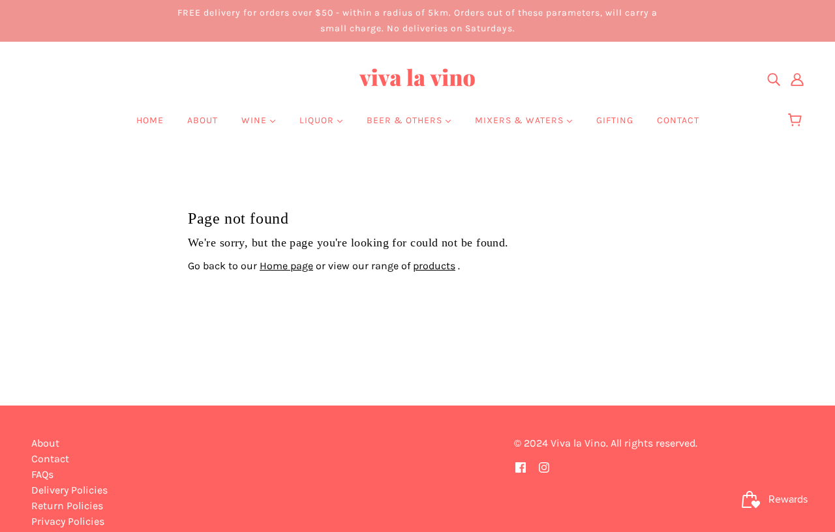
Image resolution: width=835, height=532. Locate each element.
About (45, 443)
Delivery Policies (69, 490)
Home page (286, 265)
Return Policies (67, 505)
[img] (773, 79)
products (434, 265)
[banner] (417, 78)
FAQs (42, 474)
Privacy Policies (67, 521)
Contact (50, 458)
